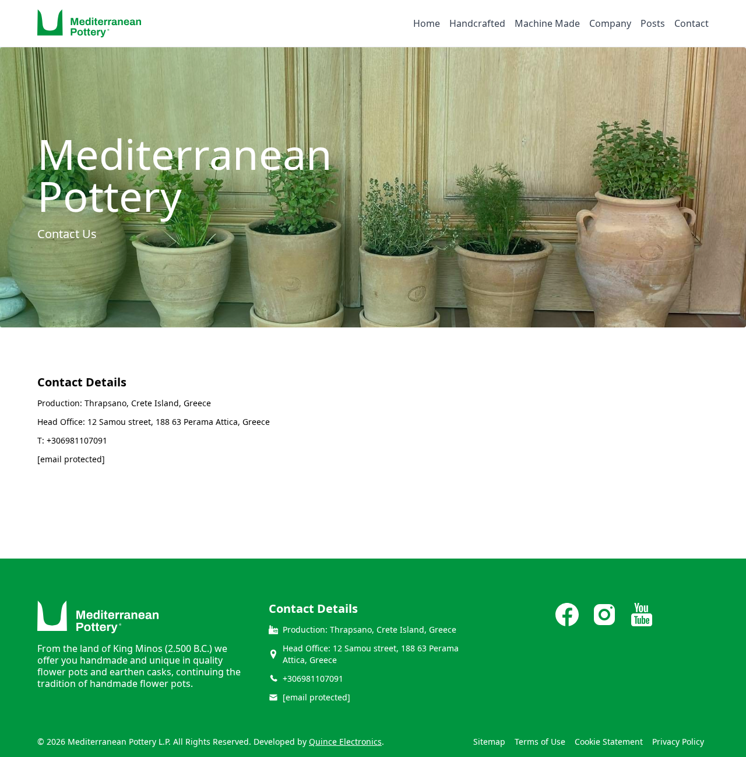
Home (426, 23)
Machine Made (547, 23)
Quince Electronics (345, 741)
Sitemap (489, 741)
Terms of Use (540, 741)
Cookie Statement (609, 741)
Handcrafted (477, 23)
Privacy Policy (678, 741)
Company (610, 23)
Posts (653, 23)
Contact (691, 23)
